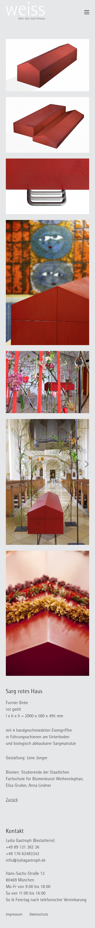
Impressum (14, 915)
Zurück (12, 800)
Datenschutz (38, 915)
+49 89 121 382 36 (22, 848)
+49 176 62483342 (22, 854)
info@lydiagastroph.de (26, 861)
